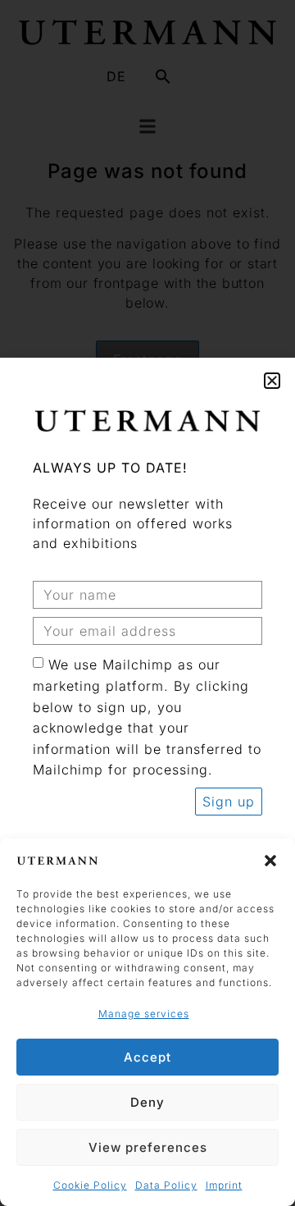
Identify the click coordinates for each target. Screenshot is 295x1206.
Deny (147, 1102)
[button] (270, 860)
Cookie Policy (90, 1185)
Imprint (224, 1185)
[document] (147, 603)
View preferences (147, 1147)
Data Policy (166, 1185)
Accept (147, 1057)
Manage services (143, 1013)
